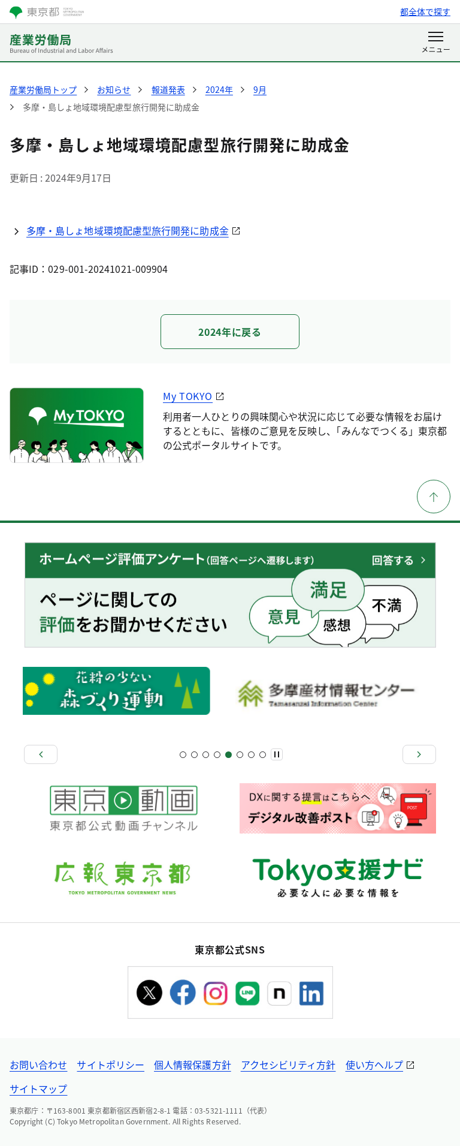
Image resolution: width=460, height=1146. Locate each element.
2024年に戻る (229, 331)
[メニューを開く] (435, 43)
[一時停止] (277, 754)
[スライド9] (228, 754)
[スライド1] (183, 754)
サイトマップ (38, 1088)
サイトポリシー (110, 1064)
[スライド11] (240, 754)
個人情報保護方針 (192, 1064)
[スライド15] (262, 754)
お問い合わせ (38, 1064)
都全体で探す (425, 11)
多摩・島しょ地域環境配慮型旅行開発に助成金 (127, 230)
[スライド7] (217, 754)
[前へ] (41, 754)
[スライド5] (205, 754)
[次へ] (419, 754)
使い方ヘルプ (374, 1064)
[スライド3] (194, 754)
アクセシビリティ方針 (288, 1064)
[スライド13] (251, 754)
